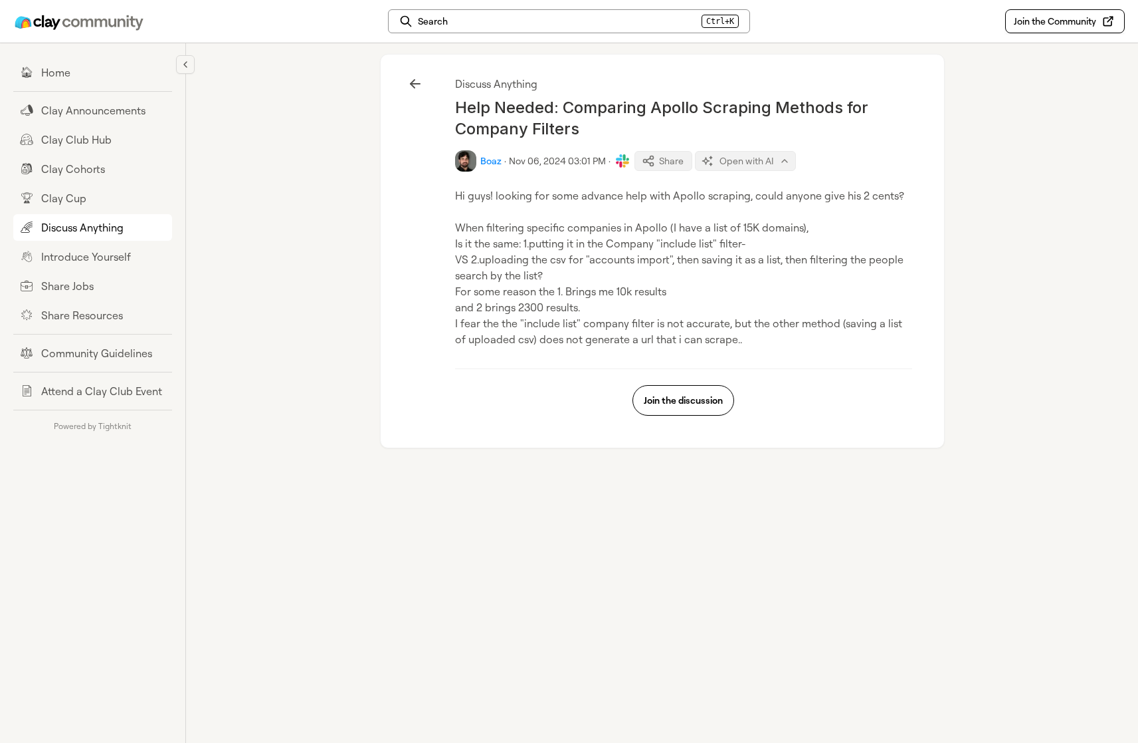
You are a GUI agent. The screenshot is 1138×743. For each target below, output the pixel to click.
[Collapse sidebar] (185, 64)
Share (671, 160)
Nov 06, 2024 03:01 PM (557, 160)
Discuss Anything (496, 83)
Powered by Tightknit (93, 426)
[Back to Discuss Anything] (415, 84)
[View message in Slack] (622, 161)
